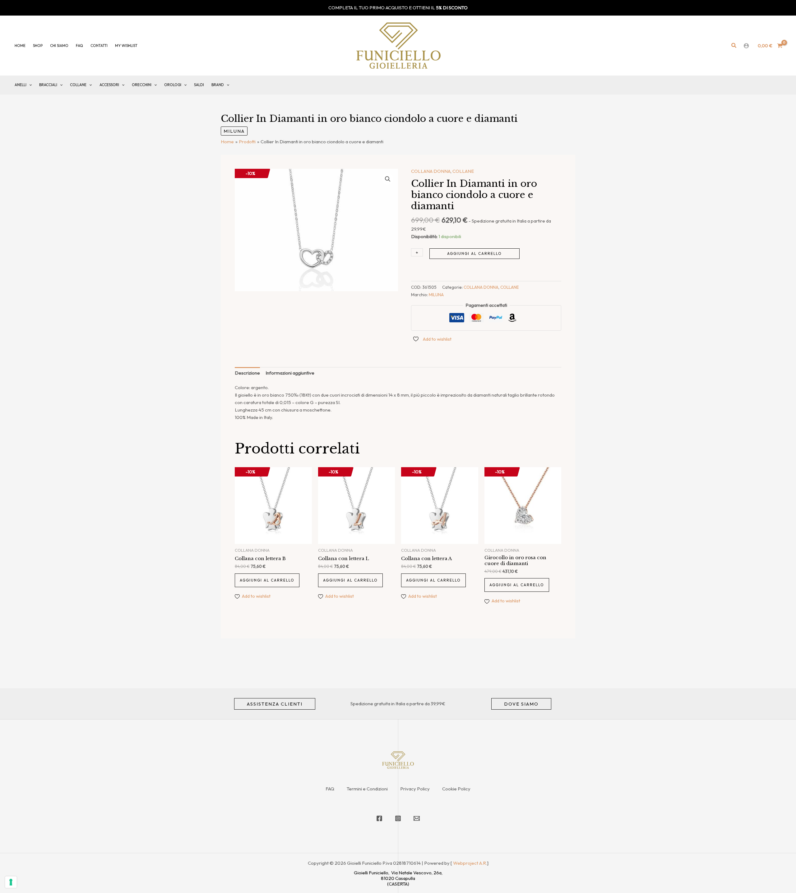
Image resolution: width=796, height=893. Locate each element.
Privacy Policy (415, 789)
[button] (734, 46)
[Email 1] (417, 818)
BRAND (217, 84)
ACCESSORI (109, 84)
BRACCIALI (48, 84)
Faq (79, 45)
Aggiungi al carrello (474, 253)
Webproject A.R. (470, 863)
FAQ (330, 789)
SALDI (199, 84)
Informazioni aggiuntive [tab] (290, 373)
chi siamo (59, 45)
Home (20, 45)
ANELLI (20, 84)
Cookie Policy (456, 789)
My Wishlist (126, 45)
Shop (38, 45)
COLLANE (78, 84)
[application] (29, 85)
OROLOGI (172, 84)
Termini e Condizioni (367, 789)
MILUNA (234, 131)
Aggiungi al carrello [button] (267, 580)
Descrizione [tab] (247, 373)
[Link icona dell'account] (746, 45)
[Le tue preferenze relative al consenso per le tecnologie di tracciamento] (11, 882)
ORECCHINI (141, 84)
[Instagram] (398, 818)
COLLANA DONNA (431, 171)
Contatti (99, 45)
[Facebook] (379, 818)
